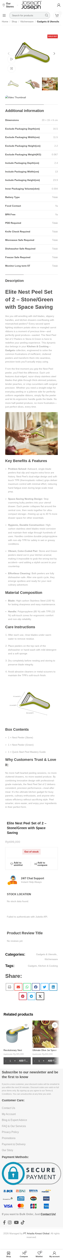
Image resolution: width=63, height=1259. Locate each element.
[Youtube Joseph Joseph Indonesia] (16, 1222)
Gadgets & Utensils (48, 21)
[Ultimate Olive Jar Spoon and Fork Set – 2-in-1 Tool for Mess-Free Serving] (45, 1034)
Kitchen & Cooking (48, 965)
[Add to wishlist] (26, 1025)
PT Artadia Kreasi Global (36, 1233)
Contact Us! (48, 1214)
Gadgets (32, 965)
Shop (14, 21)
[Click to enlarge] (11, 68)
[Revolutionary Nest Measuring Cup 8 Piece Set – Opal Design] (17, 1034)
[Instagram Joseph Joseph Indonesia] (10, 1222)
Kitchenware (27, 21)
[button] (8, 53)
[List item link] (31, 1108)
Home (5, 21)
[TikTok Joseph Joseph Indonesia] (23, 1222)
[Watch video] (11, 59)
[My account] (58, 5)
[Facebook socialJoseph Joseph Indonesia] (4, 1222)
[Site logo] (32, 5)
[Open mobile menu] (4, 15)
